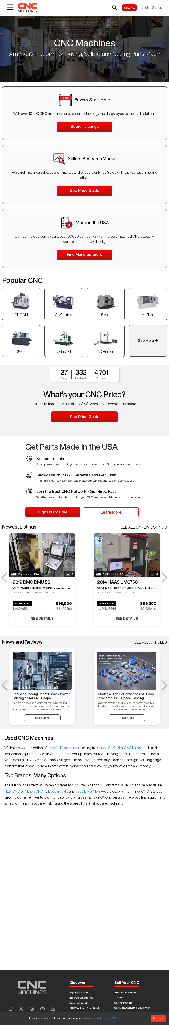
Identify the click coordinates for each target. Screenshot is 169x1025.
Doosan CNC (58, 791)
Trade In (119, 997)
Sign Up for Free (53, 512)
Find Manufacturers (84, 254)
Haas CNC (12, 791)
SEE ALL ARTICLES (150, 642)
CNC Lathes (133, 747)
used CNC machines (63, 747)
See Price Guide (84, 190)
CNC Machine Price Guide (85, 1008)
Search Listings (85, 126)
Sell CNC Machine (125, 992)
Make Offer (22, 603)
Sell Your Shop (123, 1002)
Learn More (111, 512)
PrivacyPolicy (109, 1018)
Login (84, 992)
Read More (42, 717)
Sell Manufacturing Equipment (132, 1008)
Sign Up (74, 992)
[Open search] (114, 8)
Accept (158, 1018)
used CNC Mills (111, 747)
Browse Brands (78, 1003)
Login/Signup (152, 7)
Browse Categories (81, 997)
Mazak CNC (33, 791)
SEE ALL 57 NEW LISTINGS (144, 527)
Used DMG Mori (87, 791)
